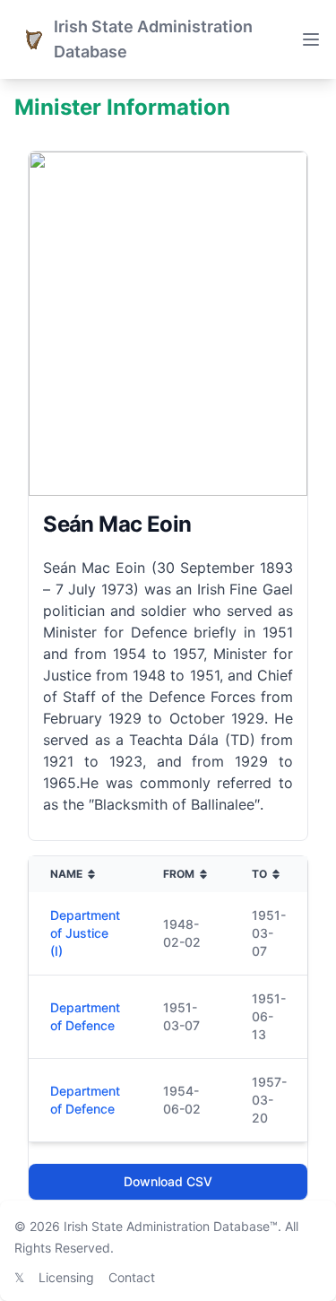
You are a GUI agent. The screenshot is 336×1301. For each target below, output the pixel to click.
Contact (131, 1277)
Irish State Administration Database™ (171, 1226)
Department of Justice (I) (85, 932)
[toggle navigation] (311, 39)
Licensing (66, 1277)
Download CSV (168, 1181)
